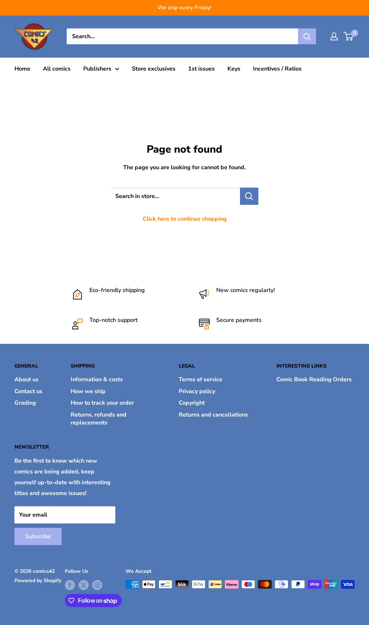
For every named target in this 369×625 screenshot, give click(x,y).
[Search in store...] (249, 196)
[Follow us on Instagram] (97, 585)
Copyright (192, 403)
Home (22, 69)
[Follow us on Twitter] (84, 585)
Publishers (97, 69)
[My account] (334, 36)
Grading (25, 403)
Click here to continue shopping (185, 219)
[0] (348, 36)
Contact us (28, 391)
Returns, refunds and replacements (98, 419)
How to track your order (102, 403)
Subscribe (38, 536)
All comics (57, 69)
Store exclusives (153, 69)
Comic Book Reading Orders (314, 379)
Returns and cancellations (213, 415)
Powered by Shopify (37, 580)
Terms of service (200, 379)
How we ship (88, 391)
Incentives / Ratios (277, 69)
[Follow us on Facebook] (70, 585)
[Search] (307, 36)
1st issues (201, 69)
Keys (233, 69)
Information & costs (97, 379)
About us (26, 379)
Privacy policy (197, 391)
